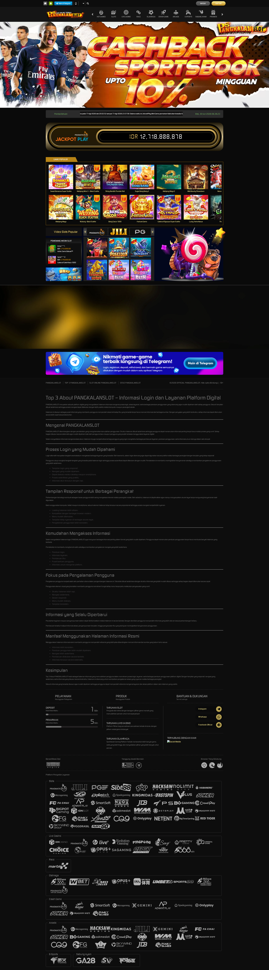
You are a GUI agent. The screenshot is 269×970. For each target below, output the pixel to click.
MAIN (63, 177)
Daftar (218, 3)
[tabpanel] (134, 65)
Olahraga (151, 17)
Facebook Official (205, 725)
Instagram (202, 709)
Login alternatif (51, 455)
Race (139, 17)
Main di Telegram (65, 3)
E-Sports (188, 17)
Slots (113, 17)
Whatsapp (202, 717)
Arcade (176, 17)
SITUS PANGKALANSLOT (130, 382)
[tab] (97, 232)
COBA (98, 244)
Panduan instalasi (235, 331)
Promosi (213, 17)
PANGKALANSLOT (53, 382)
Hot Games (101, 17)
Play (83, 139)
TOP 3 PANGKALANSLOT (75, 382)
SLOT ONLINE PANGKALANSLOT (102, 382)
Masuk (203, 3)
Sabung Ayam (200, 17)
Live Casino (126, 17)
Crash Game (163, 17)
